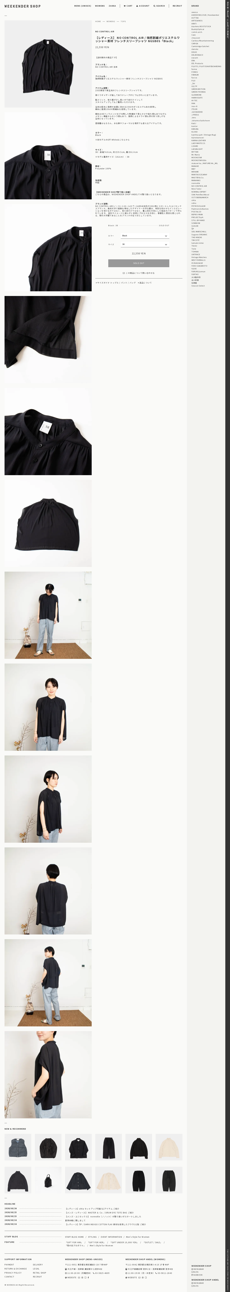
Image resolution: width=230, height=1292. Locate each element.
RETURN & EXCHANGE (16, 1269)
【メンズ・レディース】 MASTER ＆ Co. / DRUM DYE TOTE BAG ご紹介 (99, 1212)
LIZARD (195, 146)
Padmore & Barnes (200, 209)
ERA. (193, 60)
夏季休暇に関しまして (75, 1220)
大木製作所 (196, 277)
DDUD (194, 52)
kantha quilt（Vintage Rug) (204, 134)
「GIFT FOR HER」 (96, 1242)
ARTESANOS (197, 20)
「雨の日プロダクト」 (75, 1245)
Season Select (198, 285)
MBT (194, 169)
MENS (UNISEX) (82, 5)
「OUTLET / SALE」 (152, 1242)
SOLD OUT (138, 263)
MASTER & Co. (198, 177)
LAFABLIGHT (197, 149)
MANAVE (195, 166)
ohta (194, 200)
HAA (193, 103)
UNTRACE (196, 254)
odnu (194, 203)
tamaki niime (198, 243)
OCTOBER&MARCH (200, 197)
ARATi (194, 23)
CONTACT (9, 1277)
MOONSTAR (197, 157)
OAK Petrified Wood (200, 194)
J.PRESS (195, 114)
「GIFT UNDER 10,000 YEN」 (124, 1242)
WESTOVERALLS (198, 260)
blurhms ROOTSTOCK (201, 26)
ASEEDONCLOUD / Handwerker (205, 15)
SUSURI (195, 226)
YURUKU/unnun (198, 271)
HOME (98, 21)
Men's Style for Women (137, 1236)
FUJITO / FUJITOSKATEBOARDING (206, 66)
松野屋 (194, 283)
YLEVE (194, 268)
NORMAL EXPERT (199, 191)
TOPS (123, 21)
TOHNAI (195, 251)
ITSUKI (194, 109)
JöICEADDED (197, 112)
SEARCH (160, 5)
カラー (111, 235)
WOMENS (100, 5)
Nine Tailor (196, 188)
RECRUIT (177, 5)
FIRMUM (195, 74)
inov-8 (194, 106)
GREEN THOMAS (199, 92)
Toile (194, 248)
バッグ (133, 283)
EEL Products (197, 63)
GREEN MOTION (198, 89)
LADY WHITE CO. (199, 143)
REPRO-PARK (197, 214)
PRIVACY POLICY (13, 1273)
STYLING (92, 1236)
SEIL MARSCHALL (199, 231)
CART (130, 5)
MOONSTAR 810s (199, 160)
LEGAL (36, 1269)
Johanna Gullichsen (201, 120)
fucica (194, 77)
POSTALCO (196, 211)
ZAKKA (112, 5)
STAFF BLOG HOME (74, 1236)
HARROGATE (197, 97)
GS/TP (194, 86)
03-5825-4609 (102, 1273)
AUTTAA (195, 17)
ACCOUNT (144, 5)
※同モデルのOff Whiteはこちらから (112, 139)
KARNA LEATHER (199, 140)
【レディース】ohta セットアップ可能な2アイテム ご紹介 (92, 1208)
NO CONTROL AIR (104, 31)
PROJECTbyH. (198, 217)
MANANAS (196, 180)
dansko (195, 49)
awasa (195, 12)
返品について (145, 283)
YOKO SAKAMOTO (199, 266)
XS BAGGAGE (197, 263)
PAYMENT (9, 1264)
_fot (193, 83)
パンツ (124, 283)
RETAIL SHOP (39, 1273)
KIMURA (195, 129)
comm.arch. (197, 32)
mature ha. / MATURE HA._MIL (205, 163)
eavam (195, 57)
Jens (194, 117)
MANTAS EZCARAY (199, 174)
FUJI (193, 80)
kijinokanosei (198, 137)
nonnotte (196, 183)
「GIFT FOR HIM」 (74, 1242)
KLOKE (194, 131)
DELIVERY (38, 1264)
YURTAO (195, 274)
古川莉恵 (195, 280)
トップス (114, 283)
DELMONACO (197, 55)
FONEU (195, 72)
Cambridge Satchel (200, 46)
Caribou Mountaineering (203, 40)
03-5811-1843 (164, 1273)
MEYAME (195, 171)
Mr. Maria (196, 154)
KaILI (194, 123)
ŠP (193, 228)
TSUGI (194, 245)
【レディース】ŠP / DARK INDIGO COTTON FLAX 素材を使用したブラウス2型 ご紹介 (105, 1224)
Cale (194, 35)
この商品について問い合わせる (140, 273)
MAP (105, 1264)
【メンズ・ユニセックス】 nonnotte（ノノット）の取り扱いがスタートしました (103, 1216)
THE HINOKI (197, 237)
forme (194, 69)
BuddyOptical (198, 29)
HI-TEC (194, 100)
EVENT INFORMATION (111, 1236)
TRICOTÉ (195, 240)
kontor (194, 126)
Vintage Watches (199, 257)
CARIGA (195, 43)
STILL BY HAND (198, 220)
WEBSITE (72, 1277)
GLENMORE (196, 94)
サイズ (111, 244)
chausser (196, 37)
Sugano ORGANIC (199, 234)
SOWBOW (196, 223)
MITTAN (195, 151)
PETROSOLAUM (198, 206)
